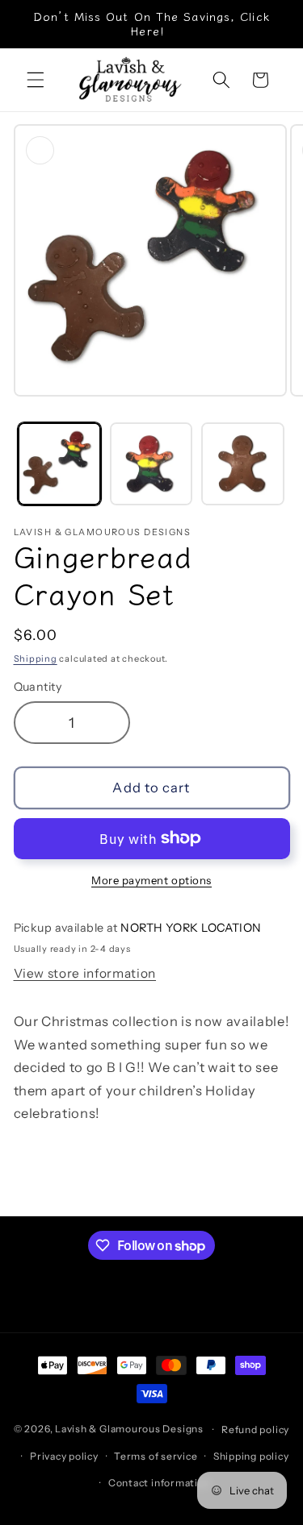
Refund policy (255, 1429)
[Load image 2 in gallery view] (151, 463)
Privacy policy (64, 1456)
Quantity (38, 686)
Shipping (35, 658)
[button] (35, 79)
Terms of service (155, 1456)
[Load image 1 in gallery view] (59, 463)
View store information (85, 973)
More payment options (151, 880)
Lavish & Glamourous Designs (129, 1429)
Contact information (159, 1483)
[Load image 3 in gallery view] (242, 463)
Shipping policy (251, 1456)
